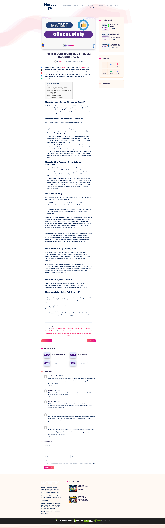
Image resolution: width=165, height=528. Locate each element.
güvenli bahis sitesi (85, 328)
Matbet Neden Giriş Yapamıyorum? (55, 93)
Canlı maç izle (67, 5)
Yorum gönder (49, 467)
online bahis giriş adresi (79, 333)
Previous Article (47, 340)
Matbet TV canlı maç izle (84, 362)
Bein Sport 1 (101, 5)
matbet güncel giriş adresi (62, 331)
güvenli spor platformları (51, 330)
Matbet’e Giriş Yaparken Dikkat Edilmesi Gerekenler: (59, 90)
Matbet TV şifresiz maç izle (58, 354)
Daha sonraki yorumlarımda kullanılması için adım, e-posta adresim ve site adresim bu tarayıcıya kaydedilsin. (70, 463)
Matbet (83, 67)
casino (64, 67)
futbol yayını (77, 328)
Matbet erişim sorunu (80, 330)
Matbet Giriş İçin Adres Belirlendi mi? (55, 97)
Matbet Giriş (110, 5)
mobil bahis (70, 333)
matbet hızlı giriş (74, 331)
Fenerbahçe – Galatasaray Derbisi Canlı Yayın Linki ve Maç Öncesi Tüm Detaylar (83, 488)
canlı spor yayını (62, 328)
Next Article (91, 340)
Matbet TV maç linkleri (57, 362)
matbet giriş (89, 330)
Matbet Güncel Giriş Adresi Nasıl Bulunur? (56, 88)
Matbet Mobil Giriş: (51, 92)
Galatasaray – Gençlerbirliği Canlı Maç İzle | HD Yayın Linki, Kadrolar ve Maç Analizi (83, 499)
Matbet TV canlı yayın (83, 354)
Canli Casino (76, 5)
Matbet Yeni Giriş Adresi (61, 333)
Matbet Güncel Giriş (51, 331)
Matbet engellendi (69, 330)
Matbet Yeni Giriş (50, 333)
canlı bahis (54, 328)
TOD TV (84, 5)
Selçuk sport (91, 5)
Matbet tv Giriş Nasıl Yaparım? (54, 95)
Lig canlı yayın (61, 330)
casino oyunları (70, 328)
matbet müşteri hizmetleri (84, 331)
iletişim (117, 5)
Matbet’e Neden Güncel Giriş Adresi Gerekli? (57, 87)
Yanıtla (50, 385)
